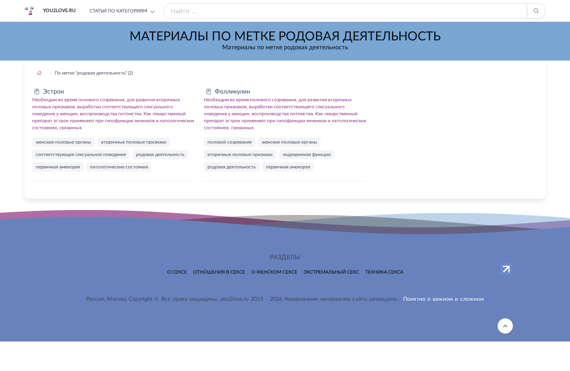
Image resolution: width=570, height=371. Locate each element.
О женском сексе (274, 272)
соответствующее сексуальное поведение (81, 154)
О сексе (177, 272)
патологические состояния (119, 167)
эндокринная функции (307, 154)
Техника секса (384, 272)
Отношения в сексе (219, 272)
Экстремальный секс (331, 272)
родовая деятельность (160, 154)
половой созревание (229, 142)
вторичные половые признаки (133, 142)
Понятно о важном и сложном (443, 299)
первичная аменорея (58, 167)
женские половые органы (63, 142)
